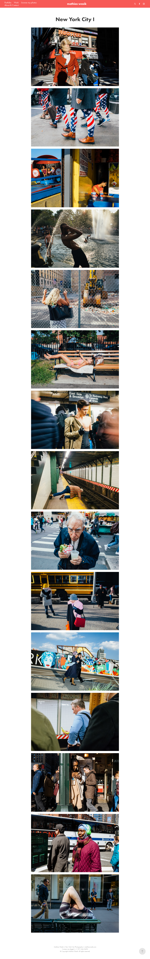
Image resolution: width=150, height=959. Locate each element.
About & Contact (12, 5)
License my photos (29, 2)
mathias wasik (76, 4)
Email (72, 949)
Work (16, 2)
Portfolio (8, 2)
